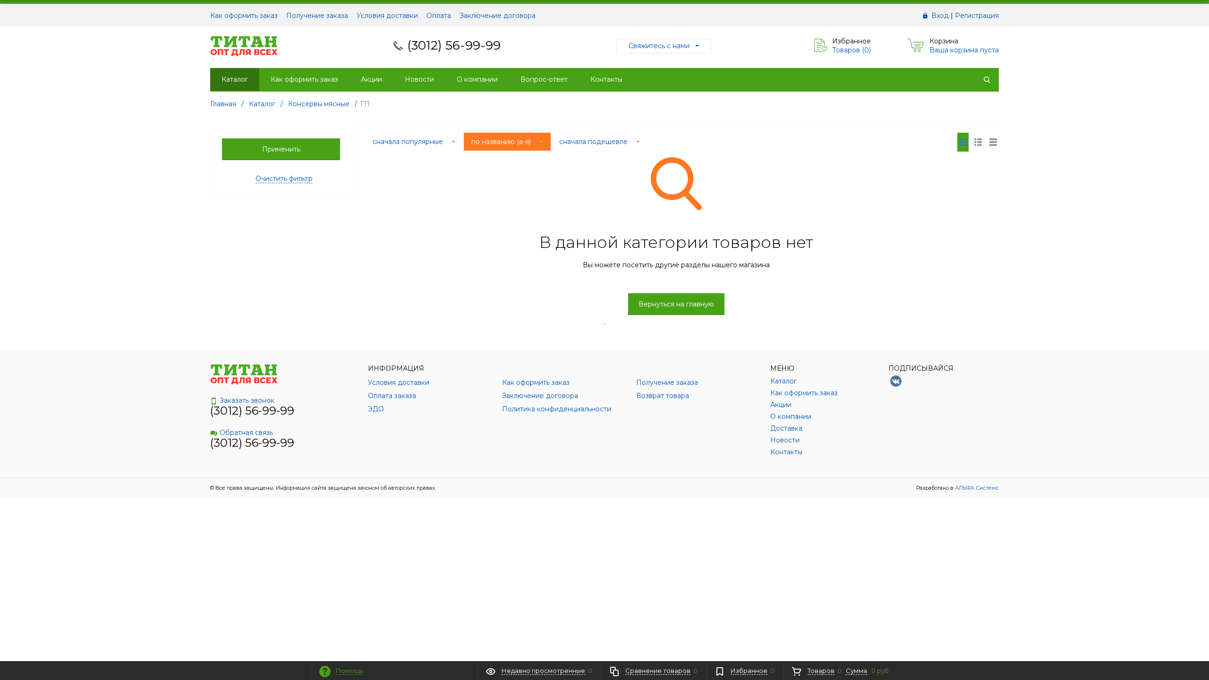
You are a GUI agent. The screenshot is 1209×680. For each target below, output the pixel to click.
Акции (371, 79)
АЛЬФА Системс (976, 487)
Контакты (606, 79)
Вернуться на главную (676, 304)
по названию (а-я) (502, 141)
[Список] (993, 142)
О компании (477, 79)
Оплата (438, 15)
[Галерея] (978, 142)
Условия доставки (387, 15)
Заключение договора (498, 15)
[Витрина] (963, 142)
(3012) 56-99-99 (454, 45)
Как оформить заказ (244, 15)
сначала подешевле (594, 141)
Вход (940, 15)
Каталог (234, 79)
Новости (419, 79)
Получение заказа (317, 15)
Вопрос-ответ (544, 79)
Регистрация (977, 15)
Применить (281, 149)
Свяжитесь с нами (659, 46)
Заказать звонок (247, 400)
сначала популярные (409, 141)
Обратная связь (246, 432)
